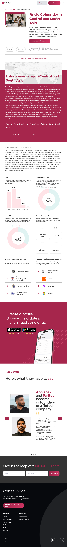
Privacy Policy (23, 517)
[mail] (62, 540)
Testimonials (6, 525)
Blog (4, 527)
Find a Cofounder (10, 9)
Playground (42, 3)
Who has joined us (8, 519)
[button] (63, 3)
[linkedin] (53, 540)
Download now (54, 3)
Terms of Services (24, 519)
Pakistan (15, 134)
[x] (57, 540)
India (33, 134)
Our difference (7, 522)
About (5, 517)
